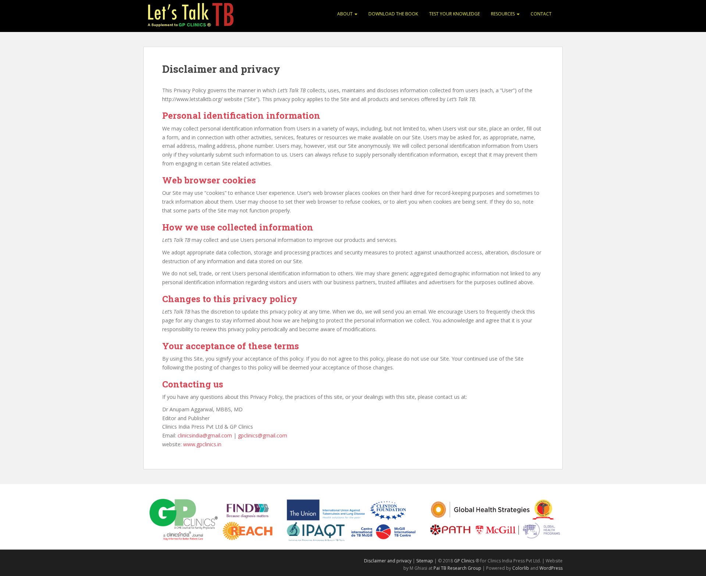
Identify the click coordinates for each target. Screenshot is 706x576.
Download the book (393, 14)
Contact (541, 14)
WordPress (551, 568)
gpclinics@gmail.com (262, 435)
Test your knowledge (454, 14)
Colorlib (520, 568)
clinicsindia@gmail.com (205, 435)
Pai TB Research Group (457, 568)
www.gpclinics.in (202, 444)
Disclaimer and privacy (387, 561)
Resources (503, 14)
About (345, 14)
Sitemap (424, 561)
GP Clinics (464, 561)
